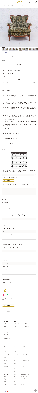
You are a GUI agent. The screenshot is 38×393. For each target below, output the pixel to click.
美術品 (5, 378)
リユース (5, 5)
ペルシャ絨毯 (23, 378)
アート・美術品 (6, 366)
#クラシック (14, 184)
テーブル (5, 351)
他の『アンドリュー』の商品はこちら (7, 145)
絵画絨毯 (22, 384)
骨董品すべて (15, 376)
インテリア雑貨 (25, 363)
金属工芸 (15, 381)
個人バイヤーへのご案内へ (28, 329)
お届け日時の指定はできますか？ (8, 234)
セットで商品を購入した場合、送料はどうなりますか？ (11, 247)
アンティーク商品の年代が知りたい (8, 269)
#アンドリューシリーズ (9, 184)
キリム (22, 379)
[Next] (36, 27)
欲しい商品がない (5, 276)
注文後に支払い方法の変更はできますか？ (9, 260)
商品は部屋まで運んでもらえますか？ (9, 237)
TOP (3, 5)
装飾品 (5, 379)
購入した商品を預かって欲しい (7, 282)
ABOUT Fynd (6, 334)
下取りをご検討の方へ (27, 326)
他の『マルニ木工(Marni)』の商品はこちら (8, 143)
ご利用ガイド (6, 323)
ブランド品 (5, 384)
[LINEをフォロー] (7, 295)
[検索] (31, 2)
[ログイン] (29, 2)
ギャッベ (22, 381)
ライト (5, 357)
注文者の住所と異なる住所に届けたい (9, 225)
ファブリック (6, 360)
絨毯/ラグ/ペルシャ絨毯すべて (25, 376)
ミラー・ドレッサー (6, 354)
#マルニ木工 (28, 184)
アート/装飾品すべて (7, 376)
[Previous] (1, 27)
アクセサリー (15, 368)
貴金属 (5, 381)
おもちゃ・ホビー (16, 371)
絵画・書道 (15, 378)
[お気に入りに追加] (35, 175)
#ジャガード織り (23, 184)
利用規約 (5, 337)
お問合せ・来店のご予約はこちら (8, 180)
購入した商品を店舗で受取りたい (8, 279)
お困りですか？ (33, 208)
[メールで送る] (9, 208)
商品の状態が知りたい (6, 266)
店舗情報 (15, 326)
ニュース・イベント (16, 323)
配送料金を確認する (17, 70)
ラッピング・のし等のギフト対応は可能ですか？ (10, 228)
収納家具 (5, 346)
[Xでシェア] (7, 208)
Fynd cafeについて (16, 329)
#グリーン (18, 184)
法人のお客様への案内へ (28, 327)
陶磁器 (14, 379)
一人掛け (11, 5)
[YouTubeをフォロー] (5, 295)
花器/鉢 (5, 363)
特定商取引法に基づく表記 (7, 335)
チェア (5, 349)
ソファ (9, 5)
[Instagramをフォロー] (3, 295)
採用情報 (15, 327)
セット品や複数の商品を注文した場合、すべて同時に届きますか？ (13, 244)
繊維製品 (15, 384)
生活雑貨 (15, 369)
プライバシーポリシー (7, 338)
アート (24, 366)
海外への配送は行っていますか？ (8, 241)
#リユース (3, 184)
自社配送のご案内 (27, 323)
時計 (4, 365)
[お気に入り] (33, 2)
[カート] (35, 2)
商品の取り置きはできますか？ (8, 272)
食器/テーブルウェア (26, 360)
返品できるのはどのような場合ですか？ (9, 253)
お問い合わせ (6, 326)
